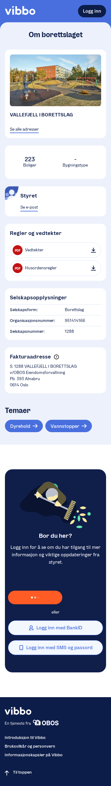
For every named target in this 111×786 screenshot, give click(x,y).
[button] (56, 357)
